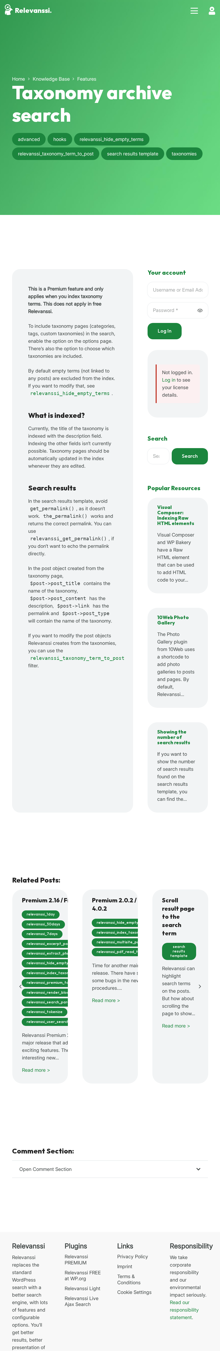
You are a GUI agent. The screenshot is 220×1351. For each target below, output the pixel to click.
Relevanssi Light (82, 1288)
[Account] (212, 11)
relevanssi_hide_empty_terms (70, 393)
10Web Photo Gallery (173, 620)
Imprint (124, 1266)
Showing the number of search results (173, 737)
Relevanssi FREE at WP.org (83, 1276)
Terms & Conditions (129, 1279)
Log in (168, 380)
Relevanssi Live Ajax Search (81, 1301)
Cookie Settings (134, 1292)
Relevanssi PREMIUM (76, 1260)
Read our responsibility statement (184, 1310)
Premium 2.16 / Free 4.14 (56, 901)
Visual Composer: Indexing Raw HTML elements (175, 515)
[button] (194, 10)
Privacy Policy (132, 1256)
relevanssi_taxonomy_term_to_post (77, 658)
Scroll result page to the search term (178, 917)
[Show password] (200, 310)
